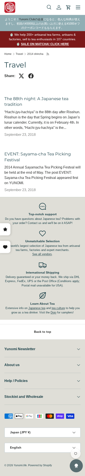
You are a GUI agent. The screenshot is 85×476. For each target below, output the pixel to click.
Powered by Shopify (40, 465)
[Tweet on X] (21, 76)
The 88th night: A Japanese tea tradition (36, 101)
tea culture (58, 308)
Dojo (53, 312)
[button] (68, 7)
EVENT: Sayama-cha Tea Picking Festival (37, 156)
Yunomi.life (20, 465)
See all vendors (42, 254)
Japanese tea (36, 308)
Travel (19, 54)
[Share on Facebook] (31, 76)
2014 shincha (35, 54)
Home (8, 54)
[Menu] (78, 7)
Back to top (42, 331)
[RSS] (48, 54)
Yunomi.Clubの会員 (31, 19)
